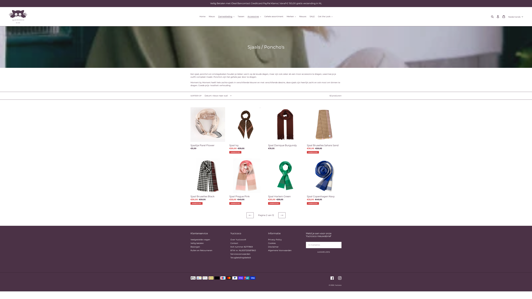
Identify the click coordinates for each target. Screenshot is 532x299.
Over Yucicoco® (238, 239)
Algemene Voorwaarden (279, 250)
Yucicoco (338, 285)
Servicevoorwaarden (240, 254)
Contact (234, 243)
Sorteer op (196, 96)
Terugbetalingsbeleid (240, 257)
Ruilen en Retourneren (201, 250)
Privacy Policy (275, 239)
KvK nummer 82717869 (241, 247)
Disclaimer (273, 247)
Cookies (272, 243)
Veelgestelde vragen (200, 239)
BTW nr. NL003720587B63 (243, 250)
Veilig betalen (197, 243)
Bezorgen (195, 247)
